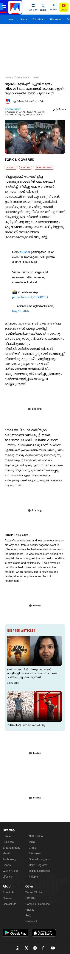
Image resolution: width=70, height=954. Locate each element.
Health (25, 167)
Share (62, 110)
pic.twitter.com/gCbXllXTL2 (30, 297)
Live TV (64, 10)
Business (8, 842)
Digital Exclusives (39, 871)
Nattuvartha (55, 19)
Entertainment (39, 19)
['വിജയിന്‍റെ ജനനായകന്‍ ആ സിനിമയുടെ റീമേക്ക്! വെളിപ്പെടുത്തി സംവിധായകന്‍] (34, 706)
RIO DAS (31, 898)
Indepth (33, 877)
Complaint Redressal (37, 904)
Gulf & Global (11, 871)
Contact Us (9, 904)
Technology (10, 859)
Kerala (24, 19)
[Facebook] (44, 948)
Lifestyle (8, 877)
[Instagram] (35, 948)
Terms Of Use (33, 893)
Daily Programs (38, 865)
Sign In (53, 9)
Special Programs (39, 859)
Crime (32, 848)
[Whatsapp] (17, 948)
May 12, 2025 (20, 311)
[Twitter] (26, 948)
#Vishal (25, 252)
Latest (35, 77)
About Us (8, 893)
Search (43, 10)
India (32, 842)
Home (10, 19)
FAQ (28, 916)
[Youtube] (53, 948)
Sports (7, 865)
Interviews (35, 854)
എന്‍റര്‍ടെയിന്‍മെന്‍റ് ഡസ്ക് (28, 101)
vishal (11, 167)
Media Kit (31, 921)
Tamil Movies (44, 167)
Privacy (29, 910)
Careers (7, 898)
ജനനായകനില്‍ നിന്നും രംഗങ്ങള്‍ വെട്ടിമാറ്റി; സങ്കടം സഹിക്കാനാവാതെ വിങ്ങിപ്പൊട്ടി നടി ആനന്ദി (32, 673)
